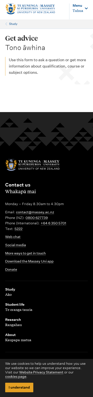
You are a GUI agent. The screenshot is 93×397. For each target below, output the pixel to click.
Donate (11, 269)
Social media (15, 245)
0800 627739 (37, 218)
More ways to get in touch (25, 253)
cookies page (15, 376)
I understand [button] (19, 387)
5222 (18, 229)
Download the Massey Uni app (29, 261)
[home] (30, 8)
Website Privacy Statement (41, 372)
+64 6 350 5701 (53, 223)
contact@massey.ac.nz (35, 212)
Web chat (13, 237)
